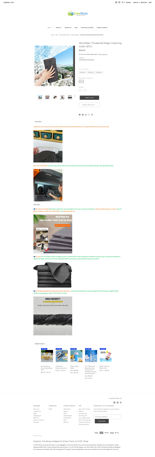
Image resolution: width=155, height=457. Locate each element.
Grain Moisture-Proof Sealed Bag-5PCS (46, 368)
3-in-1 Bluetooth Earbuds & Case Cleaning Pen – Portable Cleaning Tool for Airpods (90, 369)
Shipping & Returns (87, 27)
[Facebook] (116, 2)
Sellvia (66, 411)
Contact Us (68, 27)
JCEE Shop (67, 409)
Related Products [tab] (40, 343)
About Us (58, 27)
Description (38, 121)
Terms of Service (102, 27)
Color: (83, 69)
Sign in (135, 2)
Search (128, 2)
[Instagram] (119, 2)
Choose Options (47, 357)
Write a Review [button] (102, 54)
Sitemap (36, 422)
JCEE (65, 413)
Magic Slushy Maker (74, 367)
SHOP (49, 27)
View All (66, 422)
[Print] (86, 114)
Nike (65, 420)
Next (75, 95)
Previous (34, 95)
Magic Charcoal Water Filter (104, 367)
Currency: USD (8, 2)
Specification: (86, 78)
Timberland (67, 418)
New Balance (68, 416)
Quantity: (81, 87)
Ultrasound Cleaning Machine (61, 367)
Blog (76, 27)
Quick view (46, 353)
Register (144, 2)
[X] (89, 114)
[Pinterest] (122, 2)
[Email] (83, 114)
